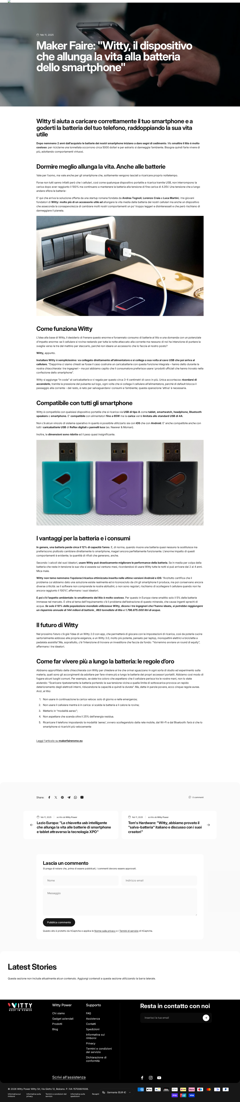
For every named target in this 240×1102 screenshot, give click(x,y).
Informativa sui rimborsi (95, 1036)
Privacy (90, 1043)
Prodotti (57, 1023)
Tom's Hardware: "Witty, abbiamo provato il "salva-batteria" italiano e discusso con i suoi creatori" (165, 827)
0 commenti (198, 797)
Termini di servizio (128, 930)
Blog (55, 1029)
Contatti (91, 1023)
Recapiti (95, 1094)
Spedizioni (92, 1029)
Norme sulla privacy (105, 930)
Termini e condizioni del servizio (99, 1050)
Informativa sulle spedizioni (78, 1095)
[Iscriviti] (206, 1018)
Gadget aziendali (62, 1018)
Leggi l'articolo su (59, 740)
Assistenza (93, 1018)
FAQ (88, 1013)
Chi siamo (58, 1013)
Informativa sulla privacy (33, 1095)
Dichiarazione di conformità (96, 1059)
